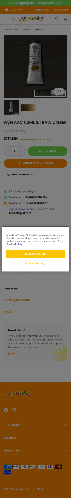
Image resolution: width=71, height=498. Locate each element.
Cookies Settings (35, 263)
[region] (35, 249)
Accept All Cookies (35, 254)
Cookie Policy (14, 244)
